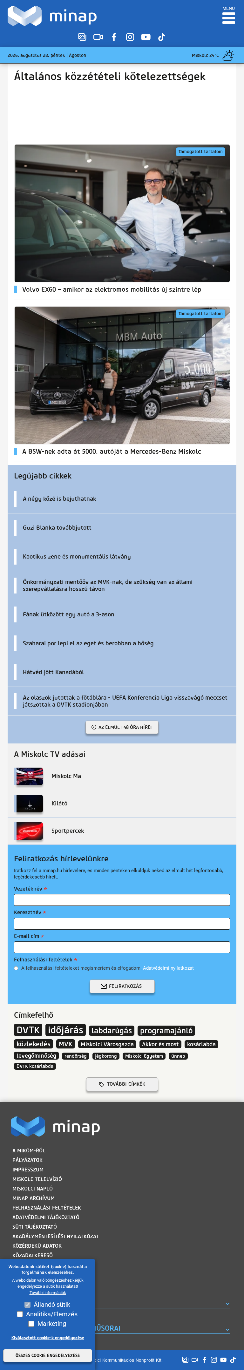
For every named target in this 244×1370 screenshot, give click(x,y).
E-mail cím (26, 936)
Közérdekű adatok (37, 1246)
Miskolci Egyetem (144, 1056)
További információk (48, 1292)
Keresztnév (27, 912)
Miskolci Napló (32, 1189)
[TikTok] (162, 37)
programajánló (166, 1030)
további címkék (126, 1084)
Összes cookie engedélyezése (48, 1355)
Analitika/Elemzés (52, 1314)
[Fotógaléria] (82, 37)
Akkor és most (160, 1044)
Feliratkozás (125, 986)
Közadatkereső (32, 1255)
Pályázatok (27, 1160)
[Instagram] (130, 37)
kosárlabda (201, 1044)
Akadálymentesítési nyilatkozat (55, 1236)
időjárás (65, 1029)
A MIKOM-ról (28, 1151)
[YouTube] (146, 37)
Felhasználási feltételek (43, 960)
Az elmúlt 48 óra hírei (125, 727)
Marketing (51, 1323)
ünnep (178, 1056)
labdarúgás (112, 1030)
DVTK (28, 1029)
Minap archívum (33, 1198)
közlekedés (34, 1044)
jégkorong (106, 1056)
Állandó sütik (52, 1304)
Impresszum (28, 1170)
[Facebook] (114, 37)
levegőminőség (36, 1055)
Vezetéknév (28, 889)
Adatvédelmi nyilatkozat (168, 968)
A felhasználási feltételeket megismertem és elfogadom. (107, 968)
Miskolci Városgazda (107, 1044)
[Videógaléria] (98, 37)
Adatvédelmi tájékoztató (45, 1217)
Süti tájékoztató (34, 1227)
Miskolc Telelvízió (37, 1179)
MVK (65, 1044)
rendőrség (75, 1056)
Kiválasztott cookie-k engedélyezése (47, 1337)
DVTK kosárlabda (35, 1066)
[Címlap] (54, 16)
